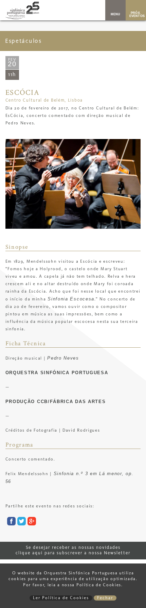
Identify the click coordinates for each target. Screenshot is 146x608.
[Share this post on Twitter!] (21, 522)
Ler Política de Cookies (61, 598)
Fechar (105, 598)
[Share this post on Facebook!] (10, 522)
